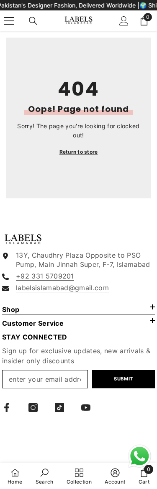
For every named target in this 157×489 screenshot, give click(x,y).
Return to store (78, 152)
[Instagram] (33, 408)
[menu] (9, 21)
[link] (44, 476)
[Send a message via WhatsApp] (139, 456)
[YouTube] (86, 408)
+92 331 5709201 (45, 276)
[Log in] (124, 20)
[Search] (33, 21)
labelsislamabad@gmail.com (62, 288)
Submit (123, 379)
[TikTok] (59, 408)
